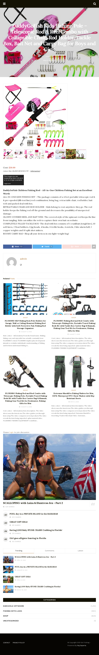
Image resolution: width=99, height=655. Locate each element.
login (11, 432)
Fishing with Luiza (12, 611)
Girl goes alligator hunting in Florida (28, 538)
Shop (25, 317)
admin (23, 258)
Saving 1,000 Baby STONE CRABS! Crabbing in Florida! (36, 530)
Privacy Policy (19, 643)
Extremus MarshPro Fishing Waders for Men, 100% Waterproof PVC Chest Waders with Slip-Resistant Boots (73, 396)
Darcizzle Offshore (13, 606)
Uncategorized (11, 621)
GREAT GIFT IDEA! (19, 522)
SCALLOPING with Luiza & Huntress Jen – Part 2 (33, 503)
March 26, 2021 (49, 60)
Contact (6, 643)
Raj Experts (81, 645)
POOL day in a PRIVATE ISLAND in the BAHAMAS (34, 514)
